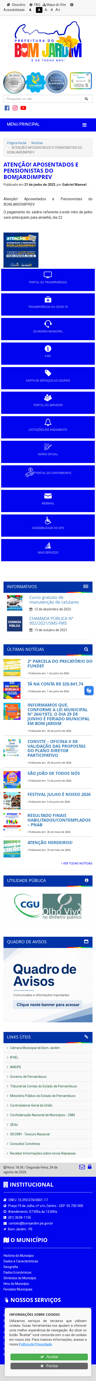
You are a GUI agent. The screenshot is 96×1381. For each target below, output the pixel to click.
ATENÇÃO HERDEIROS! (49, 842)
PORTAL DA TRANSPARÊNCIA (48, 282)
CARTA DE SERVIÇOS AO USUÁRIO (48, 380)
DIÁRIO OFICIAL (48, 454)
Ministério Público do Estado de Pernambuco (42, 1096)
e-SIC (48, 356)
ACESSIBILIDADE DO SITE (48, 528)
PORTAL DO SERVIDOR (48, 405)
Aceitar (52, 1357)
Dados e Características (20, 1261)
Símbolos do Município (19, 1278)
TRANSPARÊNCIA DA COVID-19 (48, 307)
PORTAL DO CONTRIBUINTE (53, 473)
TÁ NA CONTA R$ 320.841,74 (55, 684)
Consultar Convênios (24, 1144)
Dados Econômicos (17, 1272)
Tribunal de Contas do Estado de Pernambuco (43, 1086)
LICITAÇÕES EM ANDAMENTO (48, 429)
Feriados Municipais (17, 1289)
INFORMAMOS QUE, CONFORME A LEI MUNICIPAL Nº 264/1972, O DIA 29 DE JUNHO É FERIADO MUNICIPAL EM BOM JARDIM (58, 714)
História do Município (18, 1255)
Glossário (18, 5)
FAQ (37, 5)
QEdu (13, 1124)
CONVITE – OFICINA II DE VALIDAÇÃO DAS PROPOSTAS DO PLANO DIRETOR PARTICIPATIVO (56, 748)
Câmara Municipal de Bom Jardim (34, 1048)
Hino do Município (16, 1284)
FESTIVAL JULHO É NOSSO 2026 (59, 794)
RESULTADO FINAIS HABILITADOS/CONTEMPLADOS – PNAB (59, 820)
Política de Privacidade (35, 1344)
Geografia (10, 1267)
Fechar (51, 1366)
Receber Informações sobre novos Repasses (42, 1153)
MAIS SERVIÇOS (48, 552)
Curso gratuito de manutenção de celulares (54, 599)
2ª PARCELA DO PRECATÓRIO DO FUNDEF (60, 663)
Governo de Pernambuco (28, 1077)
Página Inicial (16, 143)
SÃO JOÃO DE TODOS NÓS (53, 773)
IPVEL (13, 1057)
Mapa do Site (56, 5)
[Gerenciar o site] (90, 1168)
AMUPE (15, 1067)
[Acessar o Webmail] (82, 1168)
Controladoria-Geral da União (30, 1105)
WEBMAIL (48, 503)
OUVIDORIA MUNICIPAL (48, 331)
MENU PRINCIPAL (23, 124)
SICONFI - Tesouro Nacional (29, 1134)
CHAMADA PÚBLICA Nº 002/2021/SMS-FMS (51, 621)
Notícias (37, 143)
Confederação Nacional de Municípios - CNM (42, 1115)
